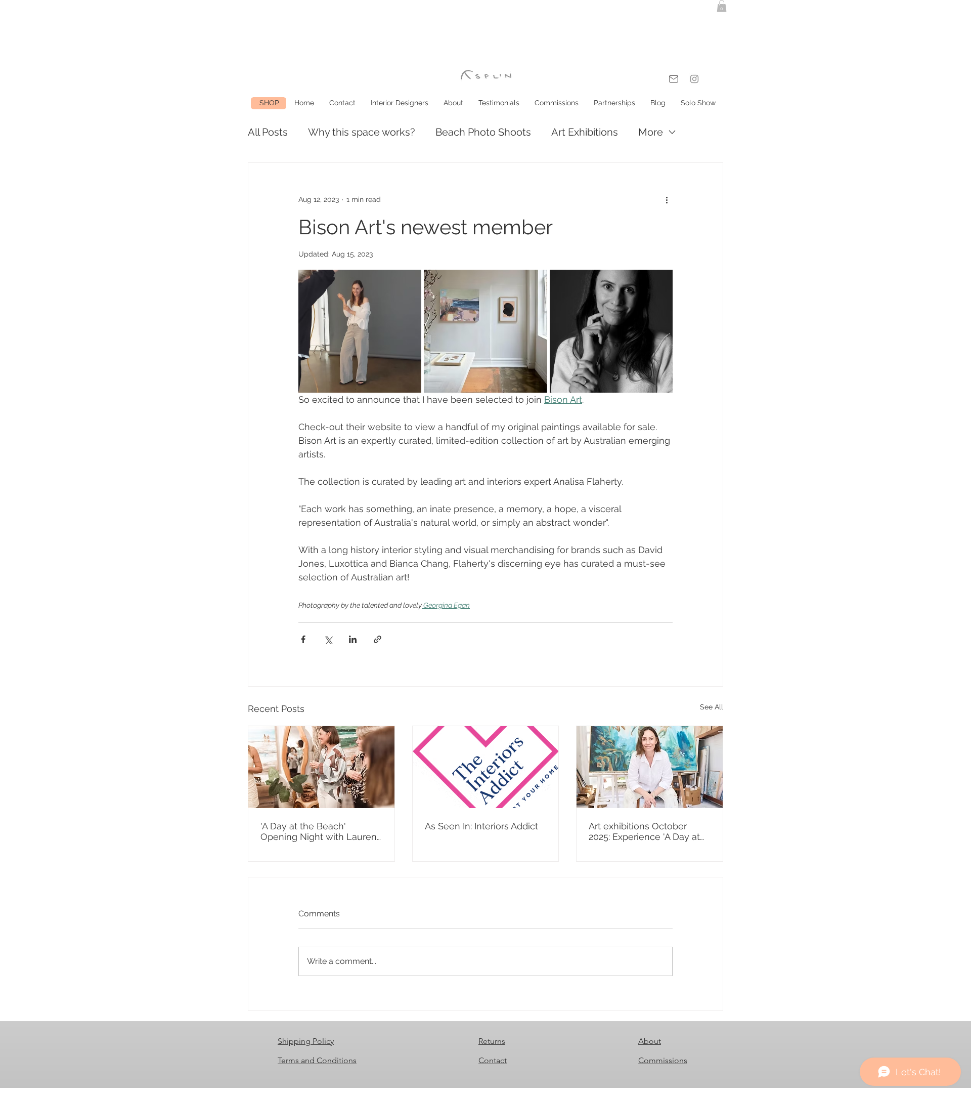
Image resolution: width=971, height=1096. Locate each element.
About (649, 1041)
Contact (492, 1060)
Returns (491, 1041)
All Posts (268, 132)
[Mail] (673, 79)
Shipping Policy (306, 1041)
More (650, 132)
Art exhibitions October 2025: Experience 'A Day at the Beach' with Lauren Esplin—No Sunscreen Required (644, 831)
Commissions (662, 1060)
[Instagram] (694, 79)
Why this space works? (361, 132)
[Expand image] (359, 331)
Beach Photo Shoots (483, 132)
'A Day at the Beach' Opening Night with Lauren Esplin (318, 831)
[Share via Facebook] (303, 639)
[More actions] (666, 199)
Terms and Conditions (317, 1060)
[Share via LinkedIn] (353, 639)
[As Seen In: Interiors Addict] (486, 767)
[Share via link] (377, 639)
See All (711, 707)
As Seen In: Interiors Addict (481, 826)
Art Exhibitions (584, 132)
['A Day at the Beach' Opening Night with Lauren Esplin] (321, 767)
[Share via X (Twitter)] (328, 639)
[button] (722, 6)
